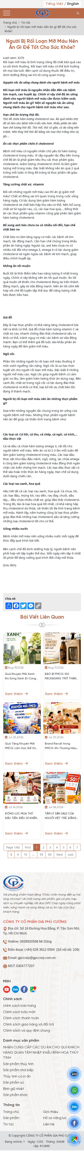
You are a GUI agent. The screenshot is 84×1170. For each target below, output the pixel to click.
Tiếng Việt (54, 4)
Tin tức (8, 1124)
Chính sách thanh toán (21, 1018)
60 (49, 854)
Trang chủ (11, 1112)
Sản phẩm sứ (13, 1082)
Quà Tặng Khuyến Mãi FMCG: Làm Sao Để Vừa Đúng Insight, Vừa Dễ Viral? (21, 746)
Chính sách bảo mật (19, 1012)
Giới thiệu (50, 1112)
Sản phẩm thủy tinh (18, 1064)
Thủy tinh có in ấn (17, 1076)
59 (41, 854)
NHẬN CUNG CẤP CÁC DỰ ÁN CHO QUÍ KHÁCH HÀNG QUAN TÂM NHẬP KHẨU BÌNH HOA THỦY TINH (41, 1053)
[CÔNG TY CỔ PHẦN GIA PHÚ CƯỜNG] (42, 13)
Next (59, 854)
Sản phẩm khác (15, 1095)
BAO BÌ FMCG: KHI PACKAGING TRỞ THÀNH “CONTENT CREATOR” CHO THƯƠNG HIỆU (61, 677)
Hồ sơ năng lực (55, 1118)
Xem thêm (14, 694)
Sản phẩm (11, 1118)
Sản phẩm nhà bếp (18, 1070)
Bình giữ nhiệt (13, 1089)
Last (70, 854)
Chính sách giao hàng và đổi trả (28, 1024)
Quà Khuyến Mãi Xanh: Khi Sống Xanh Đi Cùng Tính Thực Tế (20, 677)
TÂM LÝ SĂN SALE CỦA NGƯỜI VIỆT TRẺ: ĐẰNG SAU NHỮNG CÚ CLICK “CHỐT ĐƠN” (60, 816)
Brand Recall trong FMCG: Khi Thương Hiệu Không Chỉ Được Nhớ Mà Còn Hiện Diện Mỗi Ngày (61, 746)
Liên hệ (48, 1124)
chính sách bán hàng (19, 1006)
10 (25, 854)
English (73, 4)
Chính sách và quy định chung (26, 1030)
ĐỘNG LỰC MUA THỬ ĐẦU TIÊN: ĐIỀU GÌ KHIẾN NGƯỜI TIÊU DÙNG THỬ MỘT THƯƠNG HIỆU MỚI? (22, 816)
